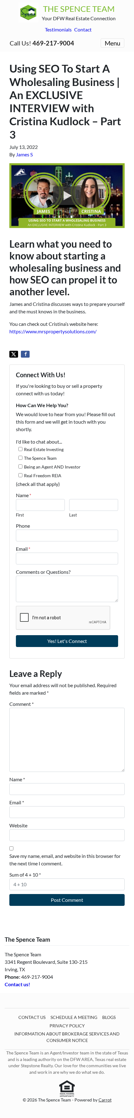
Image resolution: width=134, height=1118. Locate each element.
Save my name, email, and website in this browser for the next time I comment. (65, 859)
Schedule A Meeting (73, 1017)
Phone (23, 526)
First (20, 514)
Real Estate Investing (44, 449)
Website (18, 825)
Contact (83, 29)
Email (23, 549)
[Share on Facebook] (25, 354)
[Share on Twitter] (13, 354)
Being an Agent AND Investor (52, 466)
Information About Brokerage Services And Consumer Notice (67, 1037)
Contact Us (31, 1017)
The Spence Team (40, 458)
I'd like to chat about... (39, 442)
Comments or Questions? (43, 572)
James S (24, 154)
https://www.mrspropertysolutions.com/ (53, 331)
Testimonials (58, 29)
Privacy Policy (67, 1025)
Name (23, 495)
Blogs (109, 1017)
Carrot (105, 1099)
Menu (112, 43)
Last (73, 514)
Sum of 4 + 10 (25, 875)
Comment (21, 704)
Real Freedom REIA (42, 475)
